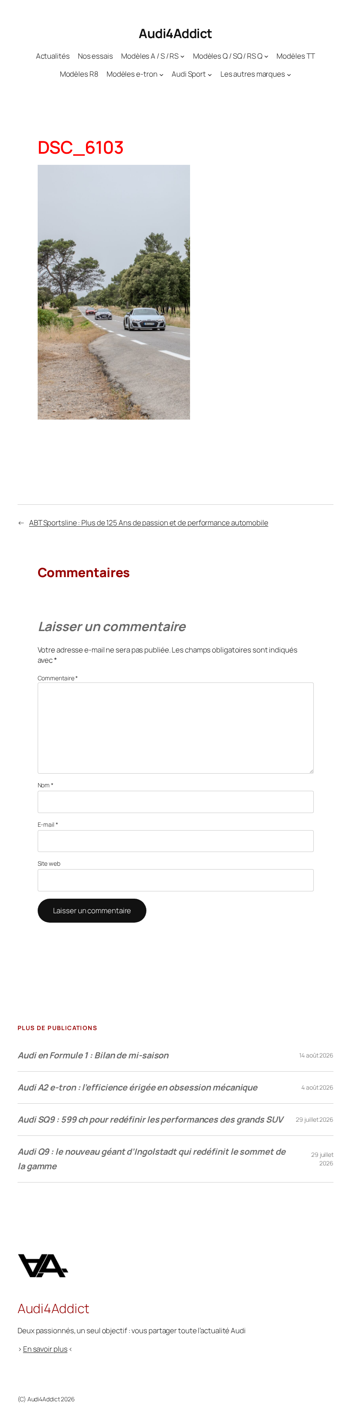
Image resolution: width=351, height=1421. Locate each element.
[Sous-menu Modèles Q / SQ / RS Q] (266, 56)
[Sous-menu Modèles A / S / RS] (182, 56)
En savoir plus (45, 1349)
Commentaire (58, 678)
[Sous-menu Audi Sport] (210, 74)
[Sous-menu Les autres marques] (289, 74)
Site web (49, 863)
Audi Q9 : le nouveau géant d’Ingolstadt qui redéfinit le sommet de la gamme (151, 1159)
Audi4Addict (175, 33)
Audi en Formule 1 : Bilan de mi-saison (93, 1055)
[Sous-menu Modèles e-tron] (161, 74)
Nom (46, 785)
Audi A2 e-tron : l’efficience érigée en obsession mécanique (137, 1087)
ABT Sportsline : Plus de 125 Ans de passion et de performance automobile (148, 522)
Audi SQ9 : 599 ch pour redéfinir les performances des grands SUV (150, 1119)
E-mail (48, 824)
